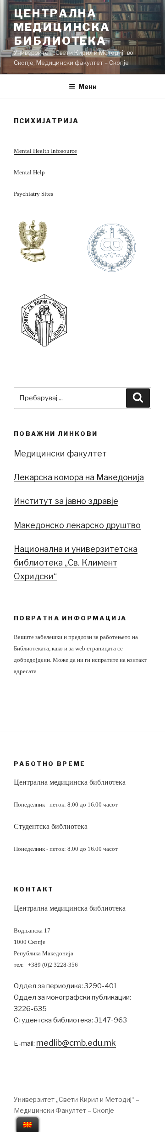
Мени (87, 86)
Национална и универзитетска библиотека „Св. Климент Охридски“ (76, 562)
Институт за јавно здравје (66, 501)
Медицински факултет (60, 453)
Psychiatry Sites (33, 193)
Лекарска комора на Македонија (79, 477)
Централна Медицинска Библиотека (62, 27)
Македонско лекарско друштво (77, 525)
